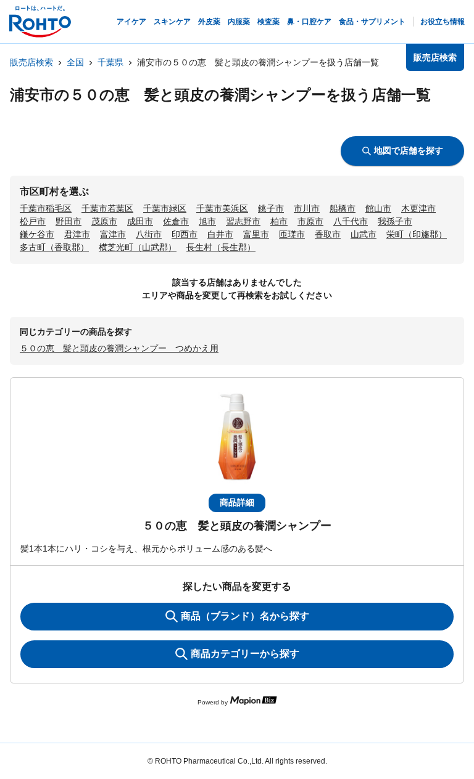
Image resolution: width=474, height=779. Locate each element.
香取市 (328, 234)
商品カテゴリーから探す (245, 653)
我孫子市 (395, 221)
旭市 (207, 221)
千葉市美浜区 (222, 208)
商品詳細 (237, 502)
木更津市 (418, 208)
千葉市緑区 (164, 208)
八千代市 (350, 221)
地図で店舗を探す (408, 150)
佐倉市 (176, 221)
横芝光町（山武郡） (138, 247)
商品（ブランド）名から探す (245, 616)
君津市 (77, 234)
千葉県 (110, 62)
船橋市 (343, 208)
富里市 (256, 234)
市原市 (310, 221)
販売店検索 (31, 62)
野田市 (68, 221)
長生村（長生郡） (221, 247)
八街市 (149, 234)
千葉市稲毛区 (46, 208)
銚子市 (271, 208)
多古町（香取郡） (54, 247)
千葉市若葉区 (107, 208)
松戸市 (33, 221)
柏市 (279, 221)
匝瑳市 (292, 234)
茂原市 (104, 221)
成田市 (140, 221)
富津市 (113, 234)
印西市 (185, 234)
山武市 (363, 234)
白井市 (220, 234)
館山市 (378, 208)
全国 (75, 62)
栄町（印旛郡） (416, 234)
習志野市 (243, 221)
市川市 (307, 208)
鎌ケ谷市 (37, 234)
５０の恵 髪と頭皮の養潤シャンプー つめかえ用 (119, 348)
